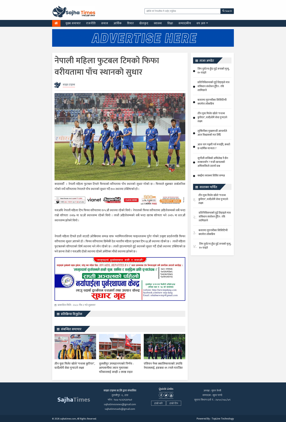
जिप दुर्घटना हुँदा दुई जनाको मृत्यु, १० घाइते (214, 71)
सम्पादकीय (184, 23)
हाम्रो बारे (158, 403)
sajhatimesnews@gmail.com (120, 404)
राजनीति (91, 23)
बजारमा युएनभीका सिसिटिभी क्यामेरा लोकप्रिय (212, 102)
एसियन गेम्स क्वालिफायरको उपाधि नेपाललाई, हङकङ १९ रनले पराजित (163, 365)
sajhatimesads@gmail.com (120, 409)
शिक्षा (170, 23)
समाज (104, 23)
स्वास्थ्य (158, 23)
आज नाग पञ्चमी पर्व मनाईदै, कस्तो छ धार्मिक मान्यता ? (214, 146)
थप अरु (200, 23)
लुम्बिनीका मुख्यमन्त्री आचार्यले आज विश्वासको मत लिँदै (212, 133)
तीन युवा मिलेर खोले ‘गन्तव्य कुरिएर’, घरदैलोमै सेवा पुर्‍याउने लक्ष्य (75, 365)
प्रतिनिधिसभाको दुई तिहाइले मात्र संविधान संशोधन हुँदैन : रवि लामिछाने (214, 86)
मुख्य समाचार (73, 23)
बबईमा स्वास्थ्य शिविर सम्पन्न (211, 175)
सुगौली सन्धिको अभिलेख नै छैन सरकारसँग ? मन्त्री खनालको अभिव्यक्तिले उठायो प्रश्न (213, 162)
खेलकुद (143, 23)
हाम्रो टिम (174, 403)
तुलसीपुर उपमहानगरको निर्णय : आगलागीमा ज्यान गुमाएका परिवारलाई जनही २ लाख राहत (116, 368)
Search (228, 11)
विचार (130, 23)
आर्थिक (118, 23)
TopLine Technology (223, 418)
